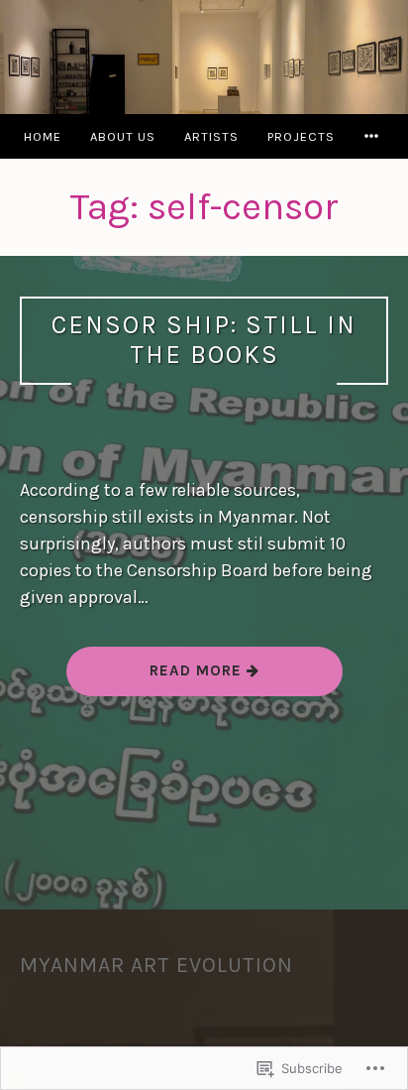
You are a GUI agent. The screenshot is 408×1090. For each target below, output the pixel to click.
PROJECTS (301, 136)
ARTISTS (211, 136)
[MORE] (374, 136)
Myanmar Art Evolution (156, 964)
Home (42, 136)
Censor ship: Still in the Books (204, 340)
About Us (122, 136)
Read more (156, 678)
